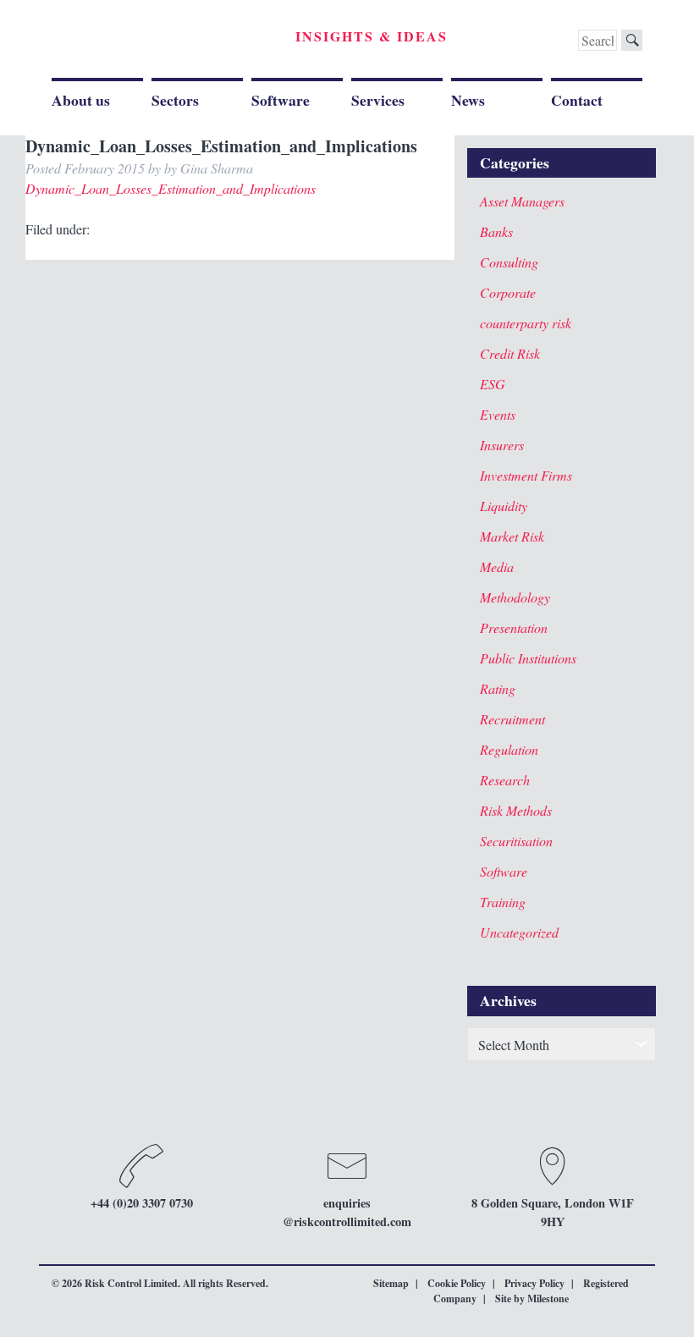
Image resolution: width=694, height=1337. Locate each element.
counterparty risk (525, 323)
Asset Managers (522, 201)
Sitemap (391, 1283)
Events (497, 414)
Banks (496, 231)
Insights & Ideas (371, 36)
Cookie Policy (456, 1283)
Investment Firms (526, 475)
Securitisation (516, 841)
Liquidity (503, 505)
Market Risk (512, 536)
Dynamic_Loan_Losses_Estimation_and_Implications (170, 188)
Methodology (515, 597)
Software (280, 100)
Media (497, 566)
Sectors (175, 100)
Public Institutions (528, 658)
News (468, 100)
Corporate (508, 292)
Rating (497, 688)
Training (503, 902)
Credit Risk (510, 353)
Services (378, 100)
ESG (492, 384)
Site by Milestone (532, 1298)
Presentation (514, 627)
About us (81, 100)
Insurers (502, 445)
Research (505, 780)
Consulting (509, 262)
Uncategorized (519, 932)
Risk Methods (516, 810)
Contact (577, 100)
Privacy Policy (534, 1283)
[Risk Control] (169, 42)
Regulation (509, 749)
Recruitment (512, 719)
